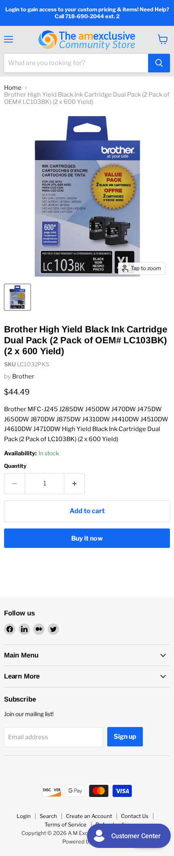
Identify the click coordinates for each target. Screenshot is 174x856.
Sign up (125, 736)
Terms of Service (66, 824)
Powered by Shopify (87, 841)
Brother (23, 376)
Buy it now (87, 538)
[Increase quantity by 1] (74, 483)
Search (48, 816)
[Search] (159, 63)
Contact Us (135, 816)
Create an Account (89, 816)
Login (24, 816)
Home (12, 88)
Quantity (15, 466)
